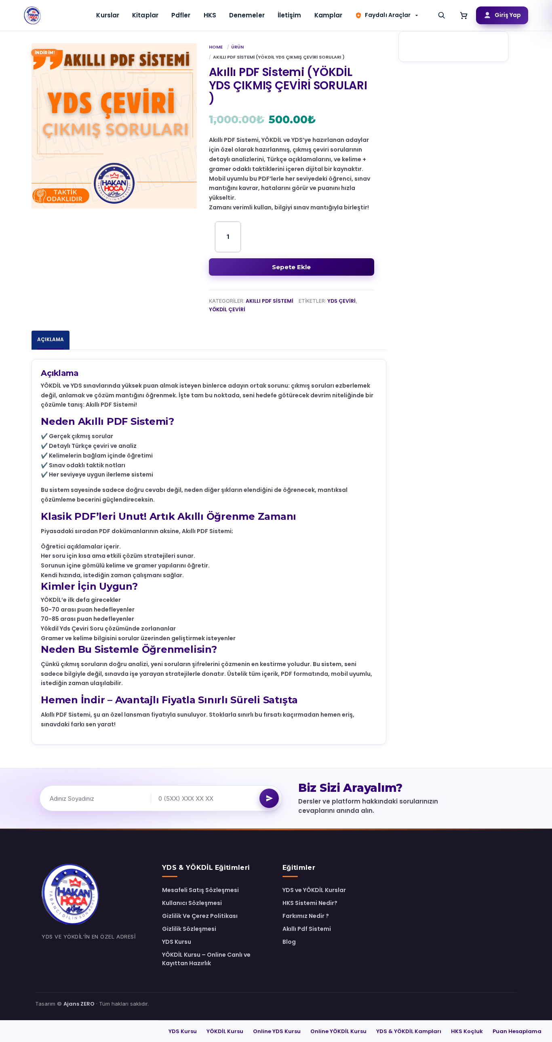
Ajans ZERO (79, 1004)
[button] (387, 15)
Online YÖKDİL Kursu (338, 1031)
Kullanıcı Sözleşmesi (192, 903)
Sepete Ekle (291, 267)
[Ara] (442, 15)
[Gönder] (269, 798)
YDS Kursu (176, 942)
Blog (289, 942)
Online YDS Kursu (277, 1031)
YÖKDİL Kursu (224, 1031)
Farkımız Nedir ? (305, 916)
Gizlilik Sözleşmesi (189, 929)
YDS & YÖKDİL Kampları (408, 1031)
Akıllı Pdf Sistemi (306, 929)
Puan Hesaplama (517, 1031)
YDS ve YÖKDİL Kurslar (314, 890)
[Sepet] (464, 15)
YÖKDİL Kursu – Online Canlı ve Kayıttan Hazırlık (206, 959)
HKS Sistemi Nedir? (309, 903)
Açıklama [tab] (50, 339)
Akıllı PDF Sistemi (269, 300)
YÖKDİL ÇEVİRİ (227, 309)
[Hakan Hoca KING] (33, 15)
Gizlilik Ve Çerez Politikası (200, 916)
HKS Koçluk (467, 1031)
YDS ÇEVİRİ (341, 300)
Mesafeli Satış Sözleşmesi (200, 890)
